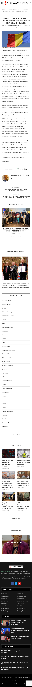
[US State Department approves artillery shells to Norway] (23, 496)
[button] (3, 222)
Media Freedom (6, 346)
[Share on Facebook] (20, 169)
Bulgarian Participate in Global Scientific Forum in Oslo (7, 505)
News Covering (21, 608)
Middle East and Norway (8, 350)
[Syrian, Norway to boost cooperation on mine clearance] (5, 623)
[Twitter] (16, 583)
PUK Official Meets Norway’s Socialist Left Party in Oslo (23, 483)
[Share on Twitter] (22, 169)
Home (3, 9)
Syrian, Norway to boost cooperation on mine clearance (18, 622)
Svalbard (4, 415)
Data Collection (21, 596)
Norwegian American (7, 365)
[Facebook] (12, 583)
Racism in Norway (7, 380)
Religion (4, 384)
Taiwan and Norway (7, 423)
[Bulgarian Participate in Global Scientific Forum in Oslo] (16, 217)
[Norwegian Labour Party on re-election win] (5, 639)
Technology (4, 610)
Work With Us (5, 593)
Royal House (5, 392)
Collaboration (5, 596)
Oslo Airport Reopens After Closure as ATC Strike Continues (7, 484)
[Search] (30, 3)
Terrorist (4, 419)
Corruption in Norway (8, 315)
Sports (4, 403)
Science (4, 396)
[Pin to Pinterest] (24, 169)
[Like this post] (18, 169)
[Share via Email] (26, 169)
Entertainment (5, 608)
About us (10, 684)
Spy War (4, 407)
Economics (5, 331)
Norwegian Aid (6, 361)
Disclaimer (18, 684)
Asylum (4, 308)
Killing (3, 342)
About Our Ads (5, 606)
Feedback (4, 603)
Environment (5, 335)
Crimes (4, 319)
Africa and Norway (7, 300)
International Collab (22, 601)
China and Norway (7, 312)
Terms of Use (20, 603)
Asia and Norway (6, 304)
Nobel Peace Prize (7, 358)
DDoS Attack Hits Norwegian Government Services (8, 463)
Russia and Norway (7, 388)
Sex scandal (5, 400)
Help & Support (21, 606)
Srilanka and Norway (7, 411)
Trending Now (21, 610)
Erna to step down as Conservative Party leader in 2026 (20, 630)
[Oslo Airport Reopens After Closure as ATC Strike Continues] (8, 475)
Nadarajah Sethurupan (14, 25)
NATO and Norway (7, 354)
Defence (4, 323)
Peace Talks (5, 373)
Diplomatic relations (14, 9)
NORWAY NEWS (6, 571)
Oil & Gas (4, 369)
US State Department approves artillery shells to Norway (23, 505)
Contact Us (20, 593)
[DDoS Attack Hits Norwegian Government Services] (8, 453)
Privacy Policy (5, 601)
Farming (4, 338)
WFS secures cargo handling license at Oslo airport (23, 462)
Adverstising (20, 598)
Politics (4, 377)
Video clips (5, 426)
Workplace (4, 598)
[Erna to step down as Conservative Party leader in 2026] (5, 631)
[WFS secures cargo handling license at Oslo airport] (23, 453)
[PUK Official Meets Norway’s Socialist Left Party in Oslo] (23, 475)
